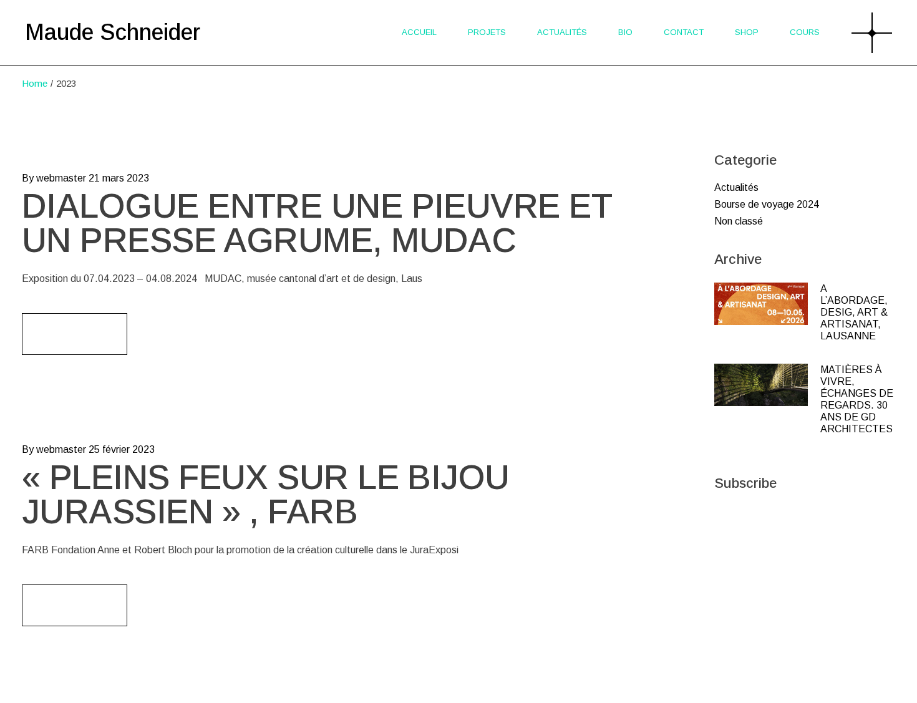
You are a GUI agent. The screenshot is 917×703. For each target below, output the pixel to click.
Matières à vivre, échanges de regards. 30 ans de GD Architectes (856, 399)
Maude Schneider (112, 32)
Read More (74, 334)
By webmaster (54, 178)
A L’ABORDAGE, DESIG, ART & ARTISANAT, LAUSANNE (854, 312)
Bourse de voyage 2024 (766, 204)
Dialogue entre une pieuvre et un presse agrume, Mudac (316, 223)
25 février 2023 (122, 449)
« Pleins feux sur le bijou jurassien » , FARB (266, 494)
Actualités (736, 187)
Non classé (738, 221)
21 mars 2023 (119, 178)
